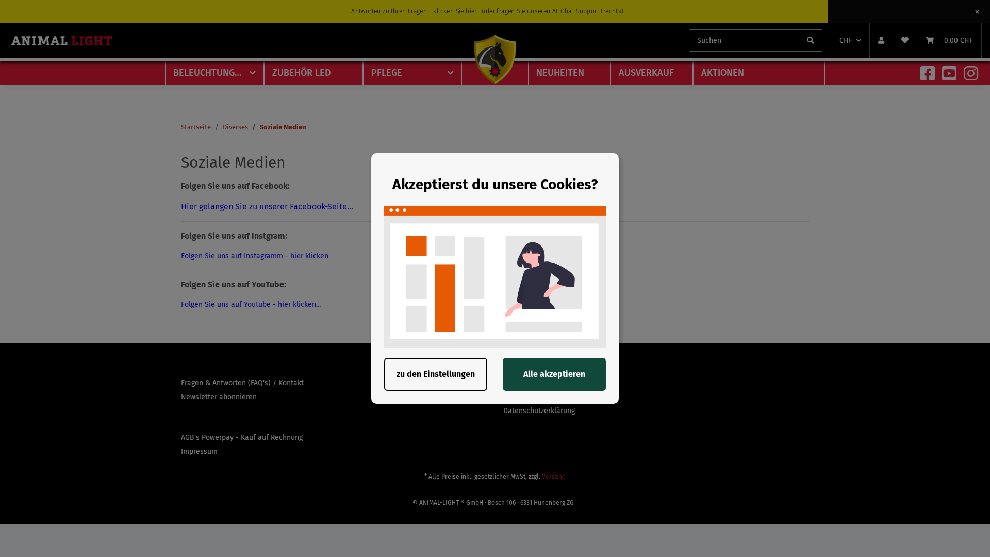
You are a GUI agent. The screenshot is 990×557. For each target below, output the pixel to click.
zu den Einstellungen (436, 374)
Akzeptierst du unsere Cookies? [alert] (495, 184)
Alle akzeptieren (554, 374)
